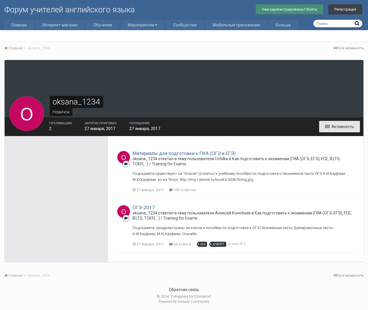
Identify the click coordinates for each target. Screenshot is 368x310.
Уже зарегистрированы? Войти (289, 9)
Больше (283, 25)
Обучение (102, 25)
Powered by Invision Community (184, 302)
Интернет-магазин (60, 25)
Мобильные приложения (236, 25)
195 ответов (184, 190)
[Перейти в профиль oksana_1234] (123, 157)
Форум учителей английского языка (69, 9)
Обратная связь (184, 289)
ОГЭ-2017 (144, 207)
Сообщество (185, 25)
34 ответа (182, 244)
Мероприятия (141, 25)
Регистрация (345, 9)
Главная (19, 25)
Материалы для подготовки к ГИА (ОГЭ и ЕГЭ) (184, 153)
